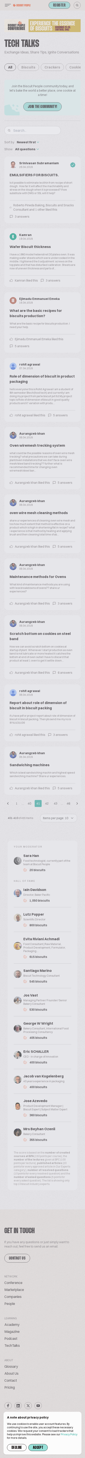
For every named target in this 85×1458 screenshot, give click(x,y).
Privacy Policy (69, 1434)
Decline (17, 1448)
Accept (38, 1448)
